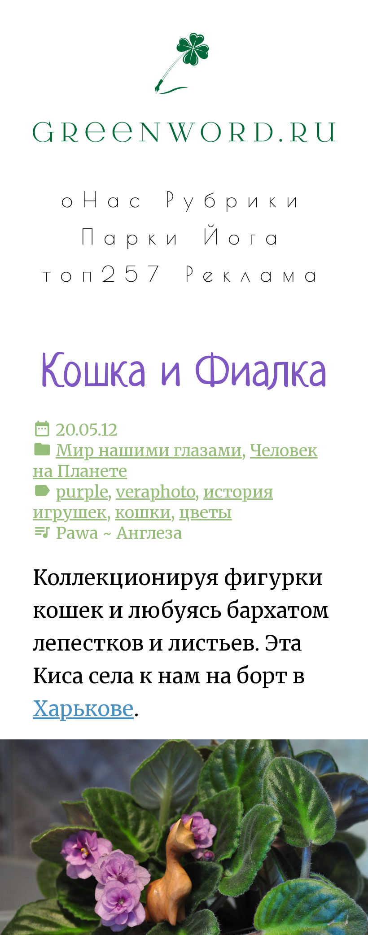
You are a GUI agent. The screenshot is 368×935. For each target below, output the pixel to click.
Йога (245, 236)
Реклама (255, 274)
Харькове (83, 708)
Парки (133, 236)
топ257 (105, 274)
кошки (143, 512)
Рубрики (236, 199)
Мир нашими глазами (149, 450)
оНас (105, 199)
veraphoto (155, 491)
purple (82, 491)
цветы (205, 512)
